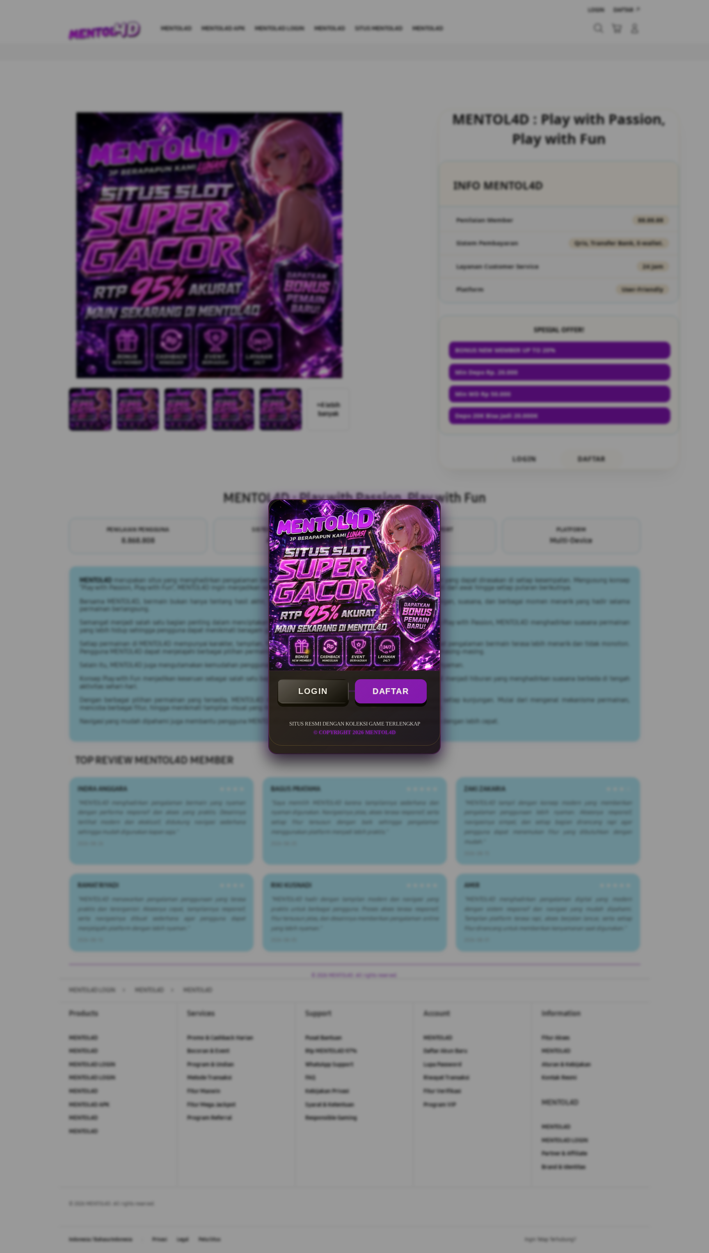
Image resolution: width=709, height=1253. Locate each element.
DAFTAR (391, 691)
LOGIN (313, 691)
